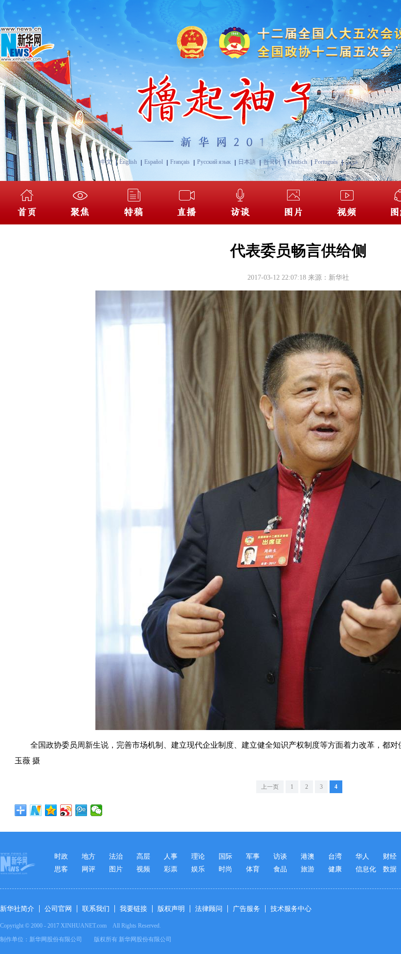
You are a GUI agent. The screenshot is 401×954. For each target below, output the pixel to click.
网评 (88, 869)
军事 (253, 856)
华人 (362, 856)
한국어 (272, 161)
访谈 (280, 856)
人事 (171, 856)
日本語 (247, 161)
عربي (351, 161)
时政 (61, 856)
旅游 (307, 869)
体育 (253, 869)
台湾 (335, 856)
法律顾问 (209, 908)
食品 (280, 869)
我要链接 (133, 908)
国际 (225, 856)
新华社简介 (17, 908)
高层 (143, 856)
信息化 (366, 869)
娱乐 (198, 869)
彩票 (171, 869)
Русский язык (214, 161)
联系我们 (96, 908)
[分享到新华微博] (36, 810)
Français (180, 161)
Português (326, 161)
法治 (116, 856)
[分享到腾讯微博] (81, 810)
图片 (116, 869)
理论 (198, 856)
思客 (61, 869)
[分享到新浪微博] (66, 810)
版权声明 (171, 908)
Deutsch (297, 161)
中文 (106, 161)
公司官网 (58, 908)
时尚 (225, 869)
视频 (143, 869)
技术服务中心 (291, 908)
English (128, 161)
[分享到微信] (96, 810)
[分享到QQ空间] (51, 810)
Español (153, 161)
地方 (88, 856)
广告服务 (246, 908)
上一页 (270, 786)
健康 (335, 869)
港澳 (307, 856)
